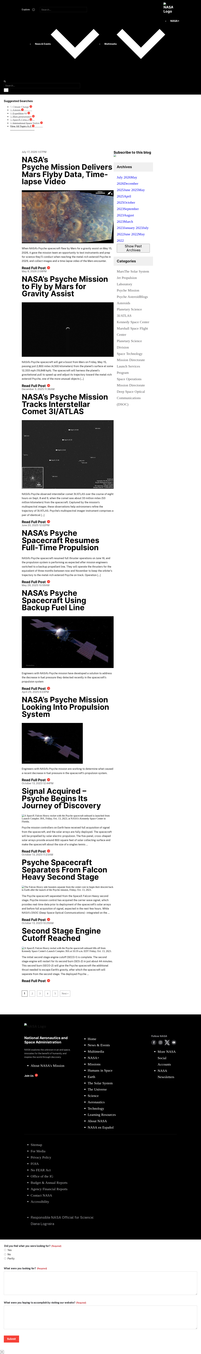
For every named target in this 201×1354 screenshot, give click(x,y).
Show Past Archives (133, 248)
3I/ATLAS (124, 316)
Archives (124, 167)
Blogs (144, 297)
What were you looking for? (25, 1268)
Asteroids (123, 303)
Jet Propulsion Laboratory (127, 281)
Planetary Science (129, 309)
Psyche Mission (128, 290)
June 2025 (131, 190)
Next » (65, 993)
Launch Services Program (128, 369)
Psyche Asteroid (128, 297)
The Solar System (136, 271)
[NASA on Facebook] (153, 1042)
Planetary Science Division (129, 344)
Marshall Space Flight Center (132, 331)
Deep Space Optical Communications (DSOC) (131, 398)
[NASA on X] (167, 1042)
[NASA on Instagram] (160, 1042)
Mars (120, 271)
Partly (11, 1258)
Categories (126, 261)
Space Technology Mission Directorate (131, 357)
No (9, 1254)
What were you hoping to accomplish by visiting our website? (45, 1302)
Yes (9, 1250)
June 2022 (131, 234)
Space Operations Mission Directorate (131, 382)
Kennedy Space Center (133, 322)
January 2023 (133, 228)
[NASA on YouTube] (173, 1042)
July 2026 (124, 177)
